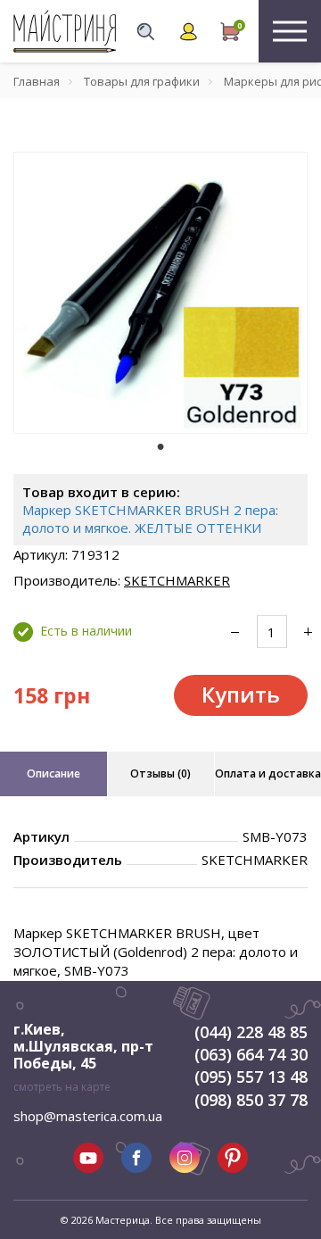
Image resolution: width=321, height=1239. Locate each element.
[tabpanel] (160, 293)
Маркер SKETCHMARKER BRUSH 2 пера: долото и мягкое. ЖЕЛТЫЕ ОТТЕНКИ (150, 518)
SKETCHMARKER (177, 580)
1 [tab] (160, 446)
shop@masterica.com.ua (87, 1116)
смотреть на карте (62, 1086)
